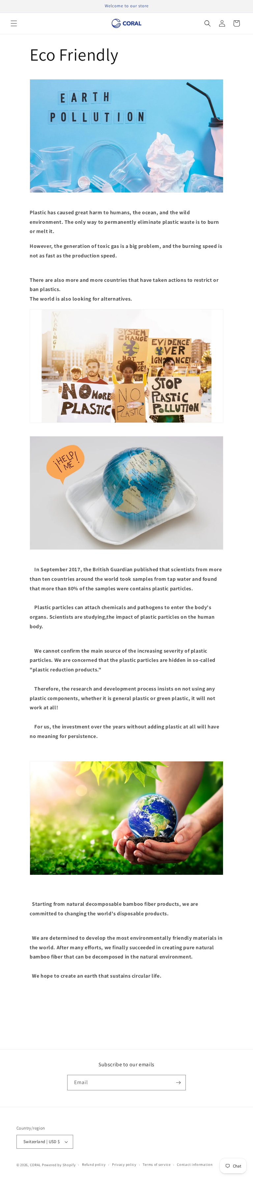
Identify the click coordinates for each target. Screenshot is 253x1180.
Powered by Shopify (59, 1165)
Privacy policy (124, 1164)
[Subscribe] (178, 1082)
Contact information (194, 1164)
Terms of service (156, 1164)
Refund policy (93, 1164)
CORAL (35, 1165)
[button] (14, 23)
